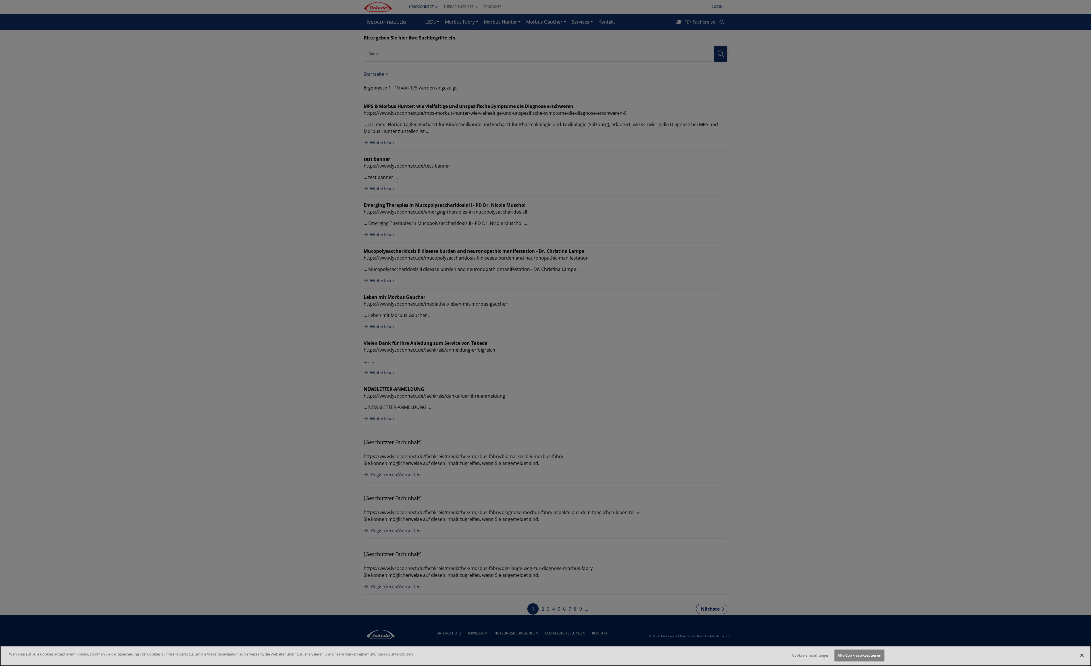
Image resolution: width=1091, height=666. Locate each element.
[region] (545, 656)
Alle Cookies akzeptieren (859, 655)
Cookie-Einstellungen (811, 655)
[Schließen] (1082, 655)
